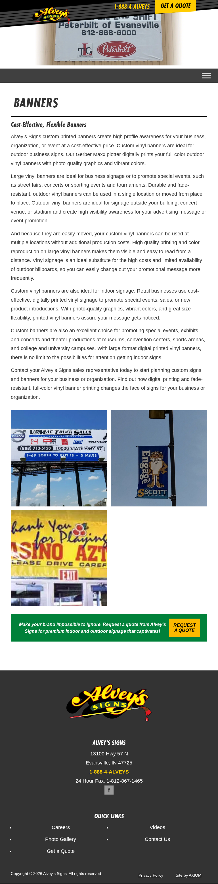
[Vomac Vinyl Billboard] (59, 458)
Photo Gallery (60, 839)
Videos (157, 827)
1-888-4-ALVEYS (132, 6)
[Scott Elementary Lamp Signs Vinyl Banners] (159, 458)
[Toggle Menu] (206, 75)
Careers (61, 827)
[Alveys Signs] (51, 22)
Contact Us (157, 839)
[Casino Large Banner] (59, 558)
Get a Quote (61, 851)
